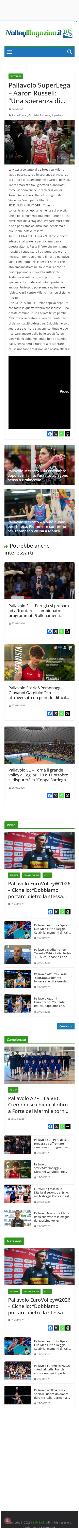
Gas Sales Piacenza (39, 115)
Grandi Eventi (31, 875)
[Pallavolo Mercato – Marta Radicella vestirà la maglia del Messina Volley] (17, 1220)
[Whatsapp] (61, 433)
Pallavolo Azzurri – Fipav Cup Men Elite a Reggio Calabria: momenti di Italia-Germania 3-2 (52, 929)
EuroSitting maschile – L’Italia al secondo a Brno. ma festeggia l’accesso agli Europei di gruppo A (52, 1192)
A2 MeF (13, 1089)
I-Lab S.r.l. (38, 1522)
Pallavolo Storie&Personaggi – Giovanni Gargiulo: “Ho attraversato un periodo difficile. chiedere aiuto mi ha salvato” (39, 695)
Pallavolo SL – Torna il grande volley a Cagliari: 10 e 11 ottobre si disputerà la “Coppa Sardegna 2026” (38, 777)
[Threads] (67, 433)
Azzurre (14, 875)
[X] (55, 433)
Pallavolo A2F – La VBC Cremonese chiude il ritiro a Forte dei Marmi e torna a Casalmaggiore (38, 1104)
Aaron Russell (19, 115)
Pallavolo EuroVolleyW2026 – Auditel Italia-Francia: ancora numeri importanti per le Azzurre (52, 1369)
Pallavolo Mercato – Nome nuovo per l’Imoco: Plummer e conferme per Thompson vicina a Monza (36, 526)
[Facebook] (49, 433)
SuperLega (15, 76)
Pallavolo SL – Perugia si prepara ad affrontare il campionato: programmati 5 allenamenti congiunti (39, 613)
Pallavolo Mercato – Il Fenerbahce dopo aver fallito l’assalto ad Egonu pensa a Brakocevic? (37, 475)
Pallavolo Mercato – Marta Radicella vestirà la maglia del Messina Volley (51, 1216)
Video (47, 875)
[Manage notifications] (7, 1520)
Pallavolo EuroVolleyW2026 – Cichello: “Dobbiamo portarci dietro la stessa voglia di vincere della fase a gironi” (39, 889)
